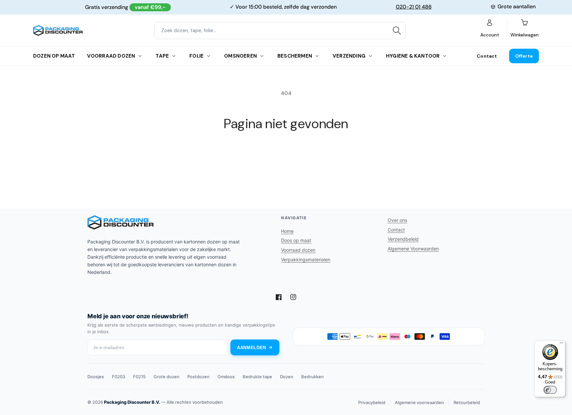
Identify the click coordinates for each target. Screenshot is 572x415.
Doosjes (95, 376)
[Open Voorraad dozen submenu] (140, 56)
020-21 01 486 (414, 6)
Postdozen (198, 376)
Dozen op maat (54, 56)
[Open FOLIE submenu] (208, 56)
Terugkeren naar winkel (286, 156)
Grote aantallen (517, 6)
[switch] (550, 390)
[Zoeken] (397, 30)
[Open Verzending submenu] (370, 56)
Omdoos (226, 376)
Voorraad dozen (111, 56)
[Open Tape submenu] (173, 56)
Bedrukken (312, 376)
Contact (487, 56)
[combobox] (280, 30)
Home (287, 231)
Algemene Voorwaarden (413, 248)
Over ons (397, 220)
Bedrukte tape (257, 376)
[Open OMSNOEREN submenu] (261, 56)
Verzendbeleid (403, 239)
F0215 (139, 376)
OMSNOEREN (240, 56)
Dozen (286, 376)
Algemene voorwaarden (419, 402)
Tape (162, 56)
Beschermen (294, 56)
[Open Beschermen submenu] (317, 56)
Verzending (349, 56)
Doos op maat (296, 240)
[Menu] (561, 344)
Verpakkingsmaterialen (305, 259)
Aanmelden (251, 347)
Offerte (524, 56)
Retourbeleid (466, 402)
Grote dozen (166, 376)
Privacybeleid (371, 402)
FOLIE (196, 56)
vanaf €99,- (150, 7)
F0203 (118, 376)
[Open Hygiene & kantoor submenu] (444, 56)
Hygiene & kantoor (413, 56)
